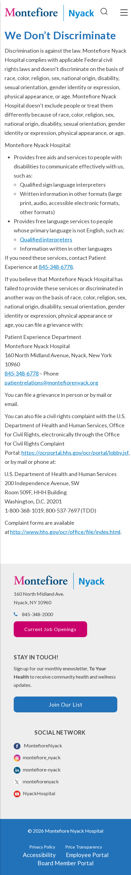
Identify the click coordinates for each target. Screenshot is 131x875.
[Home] (49, 12)
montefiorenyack (40, 781)
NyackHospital (38, 793)
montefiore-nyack (41, 769)
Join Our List (66, 704)
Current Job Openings (50, 629)
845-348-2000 (37, 614)
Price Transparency (83, 846)
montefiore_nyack (41, 757)
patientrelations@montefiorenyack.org (51, 382)
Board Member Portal (65, 862)
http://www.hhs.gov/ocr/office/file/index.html (65, 531)
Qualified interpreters (46, 239)
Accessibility (39, 854)
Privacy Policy (42, 846)
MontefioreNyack (42, 745)
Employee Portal (87, 854)
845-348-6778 (56, 266)
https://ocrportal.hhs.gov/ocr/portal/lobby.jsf (75, 452)
